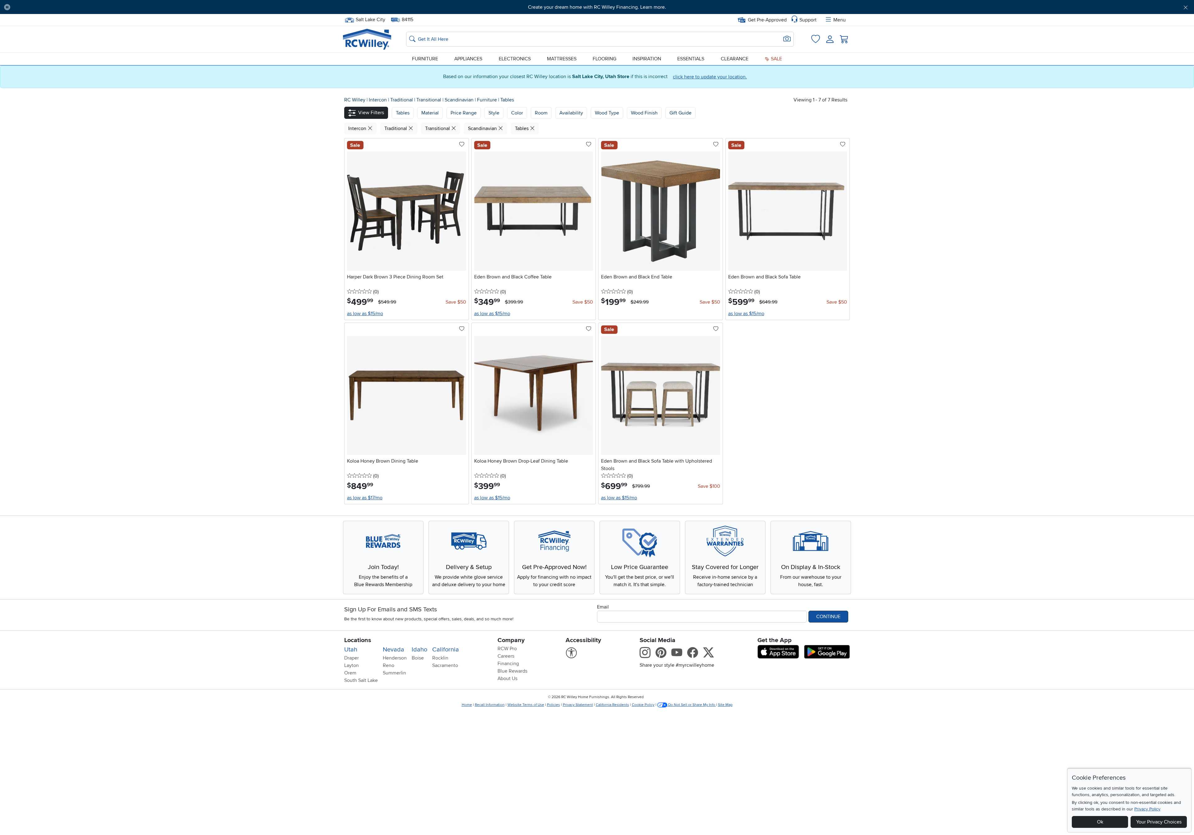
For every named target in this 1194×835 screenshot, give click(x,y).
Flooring (604, 59)
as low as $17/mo (364, 498)
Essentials (690, 59)
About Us (507, 678)
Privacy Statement (578, 704)
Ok (1100, 822)
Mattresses (561, 59)
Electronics (515, 59)
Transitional (429, 100)
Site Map (725, 704)
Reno (388, 665)
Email (603, 607)
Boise (418, 658)
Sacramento (445, 665)
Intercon (378, 100)
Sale (776, 59)
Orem (350, 673)
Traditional (402, 100)
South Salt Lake (361, 680)
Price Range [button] (464, 113)
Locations (357, 640)
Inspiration (646, 59)
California (445, 649)
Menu (839, 20)
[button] (105, 7)
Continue (828, 616)
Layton (351, 665)
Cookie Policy (643, 704)
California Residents (612, 704)
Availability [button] (571, 113)
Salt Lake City (370, 19)
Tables (507, 100)
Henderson (395, 658)
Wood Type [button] (607, 113)
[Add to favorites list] (461, 145)
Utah (350, 649)
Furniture (425, 59)
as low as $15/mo (365, 313)
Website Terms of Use (525, 704)
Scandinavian (460, 100)
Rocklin (440, 658)
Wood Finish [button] (644, 113)
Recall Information (490, 704)
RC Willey (354, 100)
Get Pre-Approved (767, 20)
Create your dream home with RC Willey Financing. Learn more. (597, 7)
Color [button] (517, 113)
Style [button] (493, 113)
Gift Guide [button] (680, 113)
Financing (508, 663)
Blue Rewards (512, 671)
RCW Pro (507, 649)
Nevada (393, 649)
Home (467, 704)
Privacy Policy (1147, 809)
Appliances (468, 59)
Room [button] (541, 113)
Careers (505, 656)
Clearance (734, 59)
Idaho (419, 649)
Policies (553, 704)
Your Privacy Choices (1159, 822)
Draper (351, 658)
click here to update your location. (710, 77)
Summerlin (394, 673)
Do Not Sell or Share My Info (691, 704)
